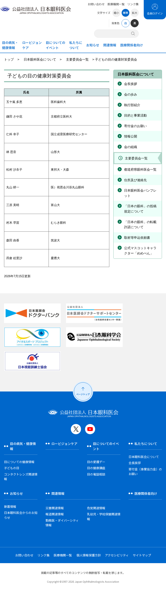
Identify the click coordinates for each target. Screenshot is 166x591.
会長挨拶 (130, 84)
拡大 (134, 13)
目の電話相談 (96, 474)
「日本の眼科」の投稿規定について (140, 208)
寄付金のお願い (135, 126)
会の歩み (130, 94)
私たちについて (75, 45)
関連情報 (109, 45)
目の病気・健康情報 (10, 45)
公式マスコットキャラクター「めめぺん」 (140, 250)
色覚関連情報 (96, 508)
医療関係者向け (131, 45)
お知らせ (92, 45)
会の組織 (130, 147)
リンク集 (133, 4)
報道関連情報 (55, 514)
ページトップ (83, 394)
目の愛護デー (96, 462)
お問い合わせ (96, 4)
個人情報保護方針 (89, 555)
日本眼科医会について (40, 59)
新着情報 (10, 506)
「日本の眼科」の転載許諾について (140, 224)
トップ (9, 59)
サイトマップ (142, 555)
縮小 (116, 13)
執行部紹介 (132, 105)
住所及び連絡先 (135, 180)
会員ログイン (155, 13)
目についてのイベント (55, 45)
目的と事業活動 (135, 115)
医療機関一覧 (116, 4)
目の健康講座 (96, 468)
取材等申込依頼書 (137, 237)
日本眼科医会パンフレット (140, 193)
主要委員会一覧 (77, 59)
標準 (125, 13)
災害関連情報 (55, 508)
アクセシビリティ (117, 555)
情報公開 (130, 136)
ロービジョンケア (32, 45)
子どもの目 (11, 468)
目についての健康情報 (19, 462)
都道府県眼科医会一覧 (140, 169)
